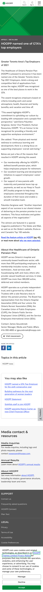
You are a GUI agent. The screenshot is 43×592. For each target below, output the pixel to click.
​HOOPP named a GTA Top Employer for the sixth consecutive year (21, 385)
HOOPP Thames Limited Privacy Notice (21, 554)
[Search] (24, 2)
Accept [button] (21, 587)
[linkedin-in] (9, 348)
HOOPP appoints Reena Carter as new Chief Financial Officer (20, 410)
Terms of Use (7, 532)
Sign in (32, 5)
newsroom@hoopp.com (19, 453)
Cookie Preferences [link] (10, 543)
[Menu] (39, 2)
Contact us (6, 499)
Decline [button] (21, 582)
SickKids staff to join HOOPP (17, 404)
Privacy (4, 527)
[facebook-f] (3, 348)
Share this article (7, 344)
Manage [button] (21, 577)
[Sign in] (32, 2)
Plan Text (5, 514)
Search (24, 5)
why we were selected (30, 240)
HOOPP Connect (9, 509)
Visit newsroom (12, 336)
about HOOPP (27, 475)
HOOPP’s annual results (29, 464)
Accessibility (6, 537)
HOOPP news (7, 364)
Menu (39, 5)
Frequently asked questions (14, 504)
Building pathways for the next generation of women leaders (19, 392)
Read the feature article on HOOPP (17, 237)
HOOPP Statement (13, 399)
